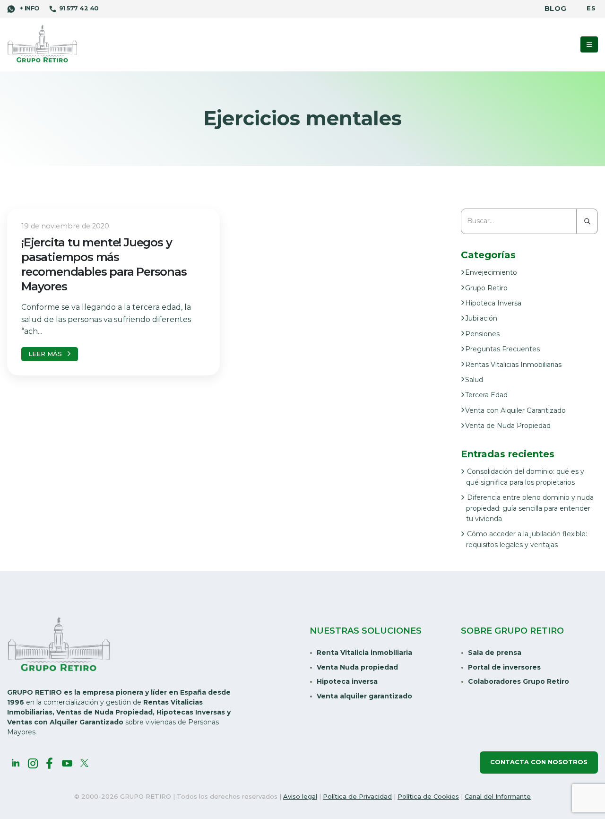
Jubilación (481, 318)
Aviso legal (300, 796)
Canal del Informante (498, 796)
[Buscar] (587, 221)
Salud (474, 379)
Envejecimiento (491, 272)
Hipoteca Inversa (493, 303)
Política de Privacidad (357, 796)
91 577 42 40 (78, 8)
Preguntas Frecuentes (502, 349)
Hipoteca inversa (347, 681)
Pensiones (482, 334)
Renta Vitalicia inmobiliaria (364, 652)
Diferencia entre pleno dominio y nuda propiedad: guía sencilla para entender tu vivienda (530, 508)
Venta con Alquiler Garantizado (515, 410)
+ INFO (28, 8)
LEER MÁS (45, 353)
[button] (589, 44)
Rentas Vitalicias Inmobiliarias (513, 364)
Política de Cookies (428, 796)
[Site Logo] (42, 44)
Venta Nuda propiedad (357, 667)
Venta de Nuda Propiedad (508, 425)
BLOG (555, 8)
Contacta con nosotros (539, 762)
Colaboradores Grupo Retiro (518, 681)
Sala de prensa (494, 652)
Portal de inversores (504, 667)
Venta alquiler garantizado (364, 696)
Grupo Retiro (486, 288)
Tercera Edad (486, 395)
